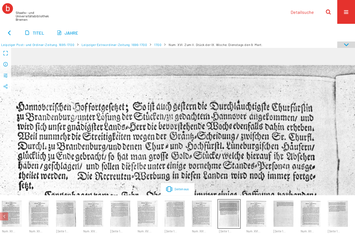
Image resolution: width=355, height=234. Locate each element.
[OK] (328, 12)
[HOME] (25, 12)
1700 (157, 45)
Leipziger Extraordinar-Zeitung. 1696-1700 (114, 45)
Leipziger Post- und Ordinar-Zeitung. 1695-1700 (38, 45)
